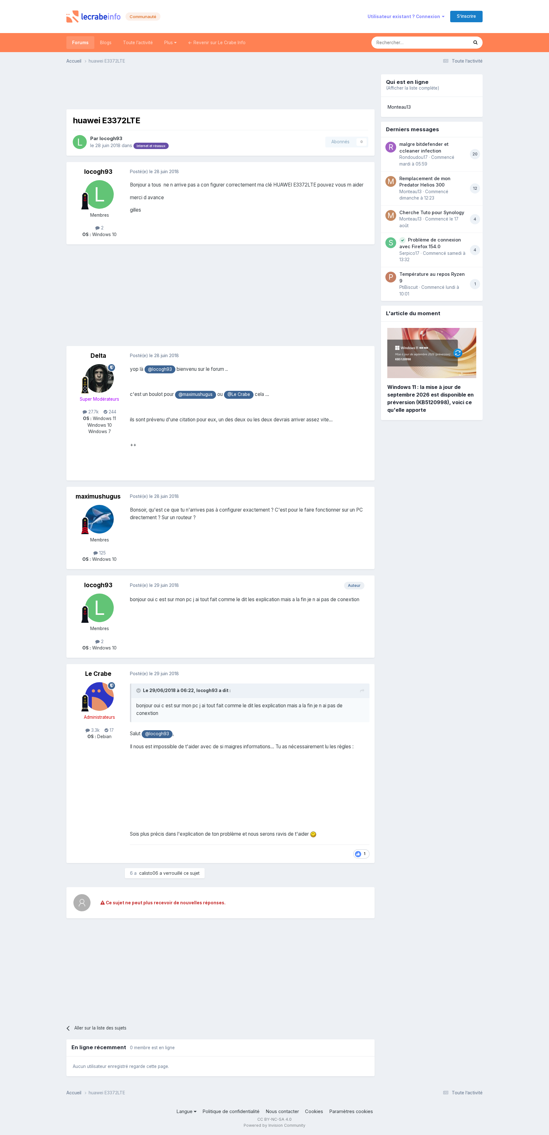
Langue (185, 1111)
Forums (80, 42)
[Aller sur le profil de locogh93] (80, 142)
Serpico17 (409, 253)
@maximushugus (196, 394)
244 (111, 411)
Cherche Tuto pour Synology (431, 212)
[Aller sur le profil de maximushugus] (99, 519)
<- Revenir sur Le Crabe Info (217, 42)
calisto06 (148, 873)
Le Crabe (98, 673)
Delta (98, 355)
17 (111, 730)
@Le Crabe (238, 394)
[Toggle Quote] (139, 690)
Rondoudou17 (413, 157)
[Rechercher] (475, 43)
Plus (169, 42)
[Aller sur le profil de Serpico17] (390, 242)
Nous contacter (282, 1111)
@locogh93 (160, 369)
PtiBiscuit (408, 287)
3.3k (94, 730)
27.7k (92, 411)
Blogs (106, 42)
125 (102, 552)
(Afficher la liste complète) (412, 88)
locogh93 (110, 138)
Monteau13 (399, 107)
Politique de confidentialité (231, 1111)
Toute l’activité (138, 42)
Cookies (314, 1111)
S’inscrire (466, 16)
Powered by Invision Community (274, 1125)
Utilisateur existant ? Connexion (405, 16)
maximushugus (98, 496)
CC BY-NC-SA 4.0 (274, 1119)
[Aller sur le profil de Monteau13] (390, 181)
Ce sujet (451, 42)
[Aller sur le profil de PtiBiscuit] (390, 277)
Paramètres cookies (351, 1111)
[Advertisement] (220, 88)
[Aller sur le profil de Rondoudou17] (390, 147)
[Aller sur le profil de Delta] (99, 378)
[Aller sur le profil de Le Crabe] (99, 696)
